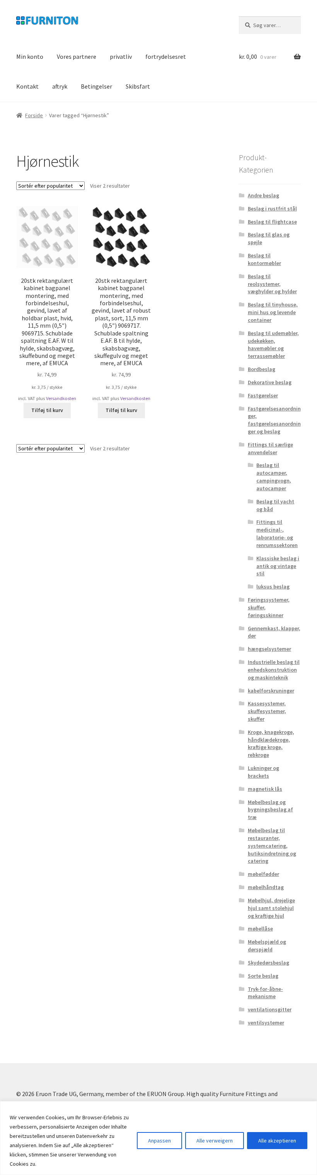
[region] (158, 1138)
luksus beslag (273, 586)
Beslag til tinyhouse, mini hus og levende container (273, 312)
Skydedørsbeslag (268, 962)
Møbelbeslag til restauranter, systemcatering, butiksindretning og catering (272, 845)
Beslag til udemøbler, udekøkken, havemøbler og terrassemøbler (273, 344)
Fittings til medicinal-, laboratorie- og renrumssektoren (277, 533)
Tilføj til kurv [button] (47, 410)
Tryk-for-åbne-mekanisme (265, 992)
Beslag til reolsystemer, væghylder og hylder (272, 284)
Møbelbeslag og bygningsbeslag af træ (270, 810)
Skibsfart (138, 86)
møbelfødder (263, 874)
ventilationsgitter (269, 1009)
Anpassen (159, 1140)
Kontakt (27, 86)
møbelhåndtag (266, 887)
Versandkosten (61, 398)
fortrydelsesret (165, 56)
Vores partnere (76, 56)
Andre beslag (263, 195)
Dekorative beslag (269, 382)
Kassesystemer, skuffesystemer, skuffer (267, 711)
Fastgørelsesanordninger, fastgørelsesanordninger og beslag (274, 420)
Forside (34, 115)
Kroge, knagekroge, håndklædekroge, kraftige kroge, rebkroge (271, 743)
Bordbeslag (261, 369)
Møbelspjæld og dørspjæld (267, 945)
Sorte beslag (263, 975)
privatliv (121, 56)
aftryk (59, 86)
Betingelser (96, 86)
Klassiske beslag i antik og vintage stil (277, 566)
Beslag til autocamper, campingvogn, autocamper (273, 476)
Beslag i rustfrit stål (272, 208)
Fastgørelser (263, 395)
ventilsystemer (266, 1022)
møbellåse (260, 928)
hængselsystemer (269, 648)
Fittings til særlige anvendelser (270, 448)
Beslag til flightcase (272, 221)
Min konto (29, 56)
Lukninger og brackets (263, 772)
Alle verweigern (214, 1140)
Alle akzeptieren (277, 1140)
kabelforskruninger (271, 690)
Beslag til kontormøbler (264, 259)
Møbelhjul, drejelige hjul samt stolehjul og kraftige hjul (271, 908)
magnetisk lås (265, 788)
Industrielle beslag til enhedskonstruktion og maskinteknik (274, 669)
